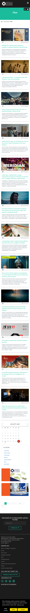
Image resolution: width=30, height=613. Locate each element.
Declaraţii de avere (5, 559)
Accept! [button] (23, 609)
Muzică (6, 457)
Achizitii (3, 561)
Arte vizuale (7, 453)
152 (20, 503)
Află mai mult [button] (20, 604)
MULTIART (6, 464)
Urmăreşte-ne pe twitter (10, 574)
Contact (2, 565)
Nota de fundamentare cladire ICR (8, 563)
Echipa (2, 550)
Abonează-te (15, 528)
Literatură (6, 450)
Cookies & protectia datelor (7, 568)
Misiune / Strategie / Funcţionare (8, 548)
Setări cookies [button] (6, 609)
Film (5, 462)
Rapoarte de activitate (5, 555)
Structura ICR (4, 552)
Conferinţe (6, 455)
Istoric (2, 557)
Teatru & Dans (7, 459)
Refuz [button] (13, 609)
